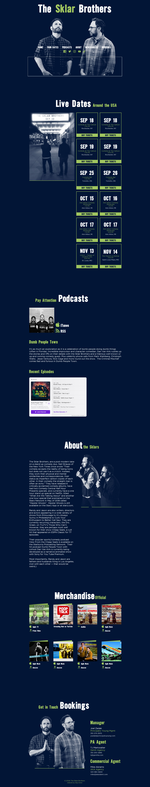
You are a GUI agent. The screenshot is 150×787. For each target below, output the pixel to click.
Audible (83, 627)
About (79, 47)
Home (40, 47)
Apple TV (36, 627)
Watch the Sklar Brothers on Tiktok (84, 51)
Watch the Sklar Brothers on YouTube (79, 51)
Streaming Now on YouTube (63, 626)
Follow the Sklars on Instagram (74, 51)
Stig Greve (78, 782)
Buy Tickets (87, 135)
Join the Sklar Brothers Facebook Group (65, 51)
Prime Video (37, 631)
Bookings (106, 47)
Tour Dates (52, 47)
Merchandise (91, 47)
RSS (63, 331)
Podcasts (67, 47)
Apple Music (109, 627)
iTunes (65, 325)
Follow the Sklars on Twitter (69, 51)
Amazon (107, 631)
